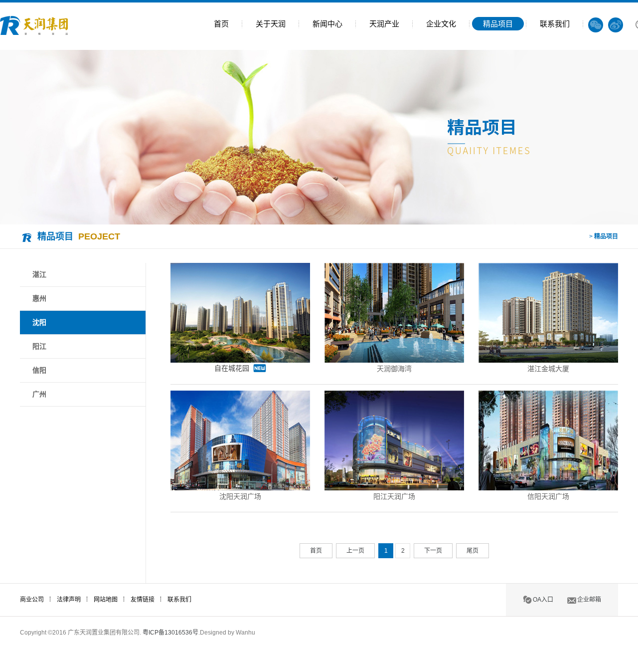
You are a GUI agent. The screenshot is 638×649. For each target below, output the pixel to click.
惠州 (39, 298)
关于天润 (271, 23)
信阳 (39, 370)
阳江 (39, 346)
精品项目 (498, 23)
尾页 (472, 550)
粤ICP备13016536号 (170, 632)
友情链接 (143, 599)
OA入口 (543, 599)
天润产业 (384, 23)
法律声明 (69, 599)
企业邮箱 (589, 599)
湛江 (39, 274)
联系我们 (555, 23)
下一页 (433, 550)
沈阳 (39, 322)
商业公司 (32, 599)
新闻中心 (327, 23)
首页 (221, 23)
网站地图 (106, 599)
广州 (39, 394)
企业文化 (441, 23)
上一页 (355, 550)
